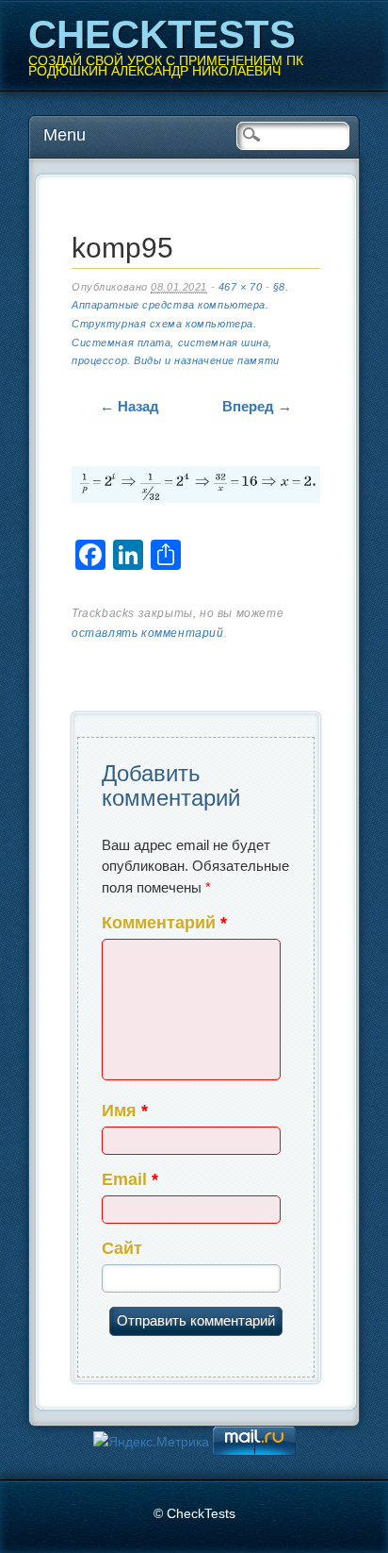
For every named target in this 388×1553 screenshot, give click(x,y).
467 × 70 (240, 286)
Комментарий (164, 922)
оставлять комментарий (148, 633)
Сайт (122, 1248)
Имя (125, 1110)
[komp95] (196, 488)
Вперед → (257, 406)
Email (130, 1179)
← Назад (129, 406)
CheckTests (162, 34)
